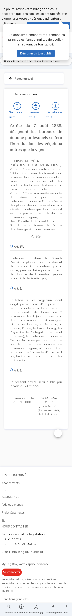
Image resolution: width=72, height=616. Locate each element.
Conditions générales (15, 599)
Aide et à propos (12, 504)
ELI (4, 520)
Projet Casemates (13, 512)
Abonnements (11, 483)
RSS (4, 491)
